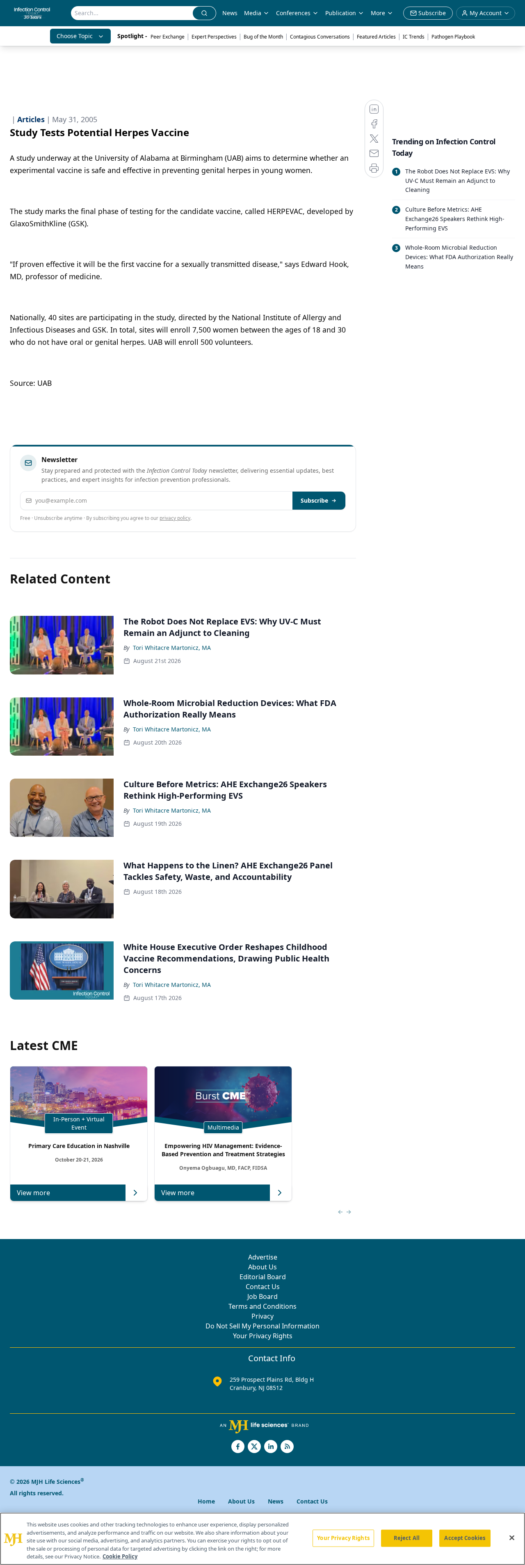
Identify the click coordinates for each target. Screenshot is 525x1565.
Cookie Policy (120, 1556)
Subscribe (314, 500)
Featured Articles (376, 36)
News (229, 13)
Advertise (262, 1257)
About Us (262, 1266)
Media (252, 13)
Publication (340, 13)
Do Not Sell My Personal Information (262, 1325)
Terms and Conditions (262, 1306)
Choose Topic (75, 36)
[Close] (512, 1538)
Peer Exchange (168, 36)
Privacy (262, 1316)
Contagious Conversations (320, 36)
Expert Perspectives (214, 36)
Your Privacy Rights (262, 1335)
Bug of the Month (263, 36)
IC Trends (414, 36)
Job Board (262, 1296)
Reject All (407, 1538)
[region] (262, 1539)
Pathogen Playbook (453, 36)
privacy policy (175, 518)
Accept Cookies (464, 1538)
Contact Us (263, 1286)
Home (206, 1501)
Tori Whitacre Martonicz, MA (172, 648)
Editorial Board (263, 1276)
